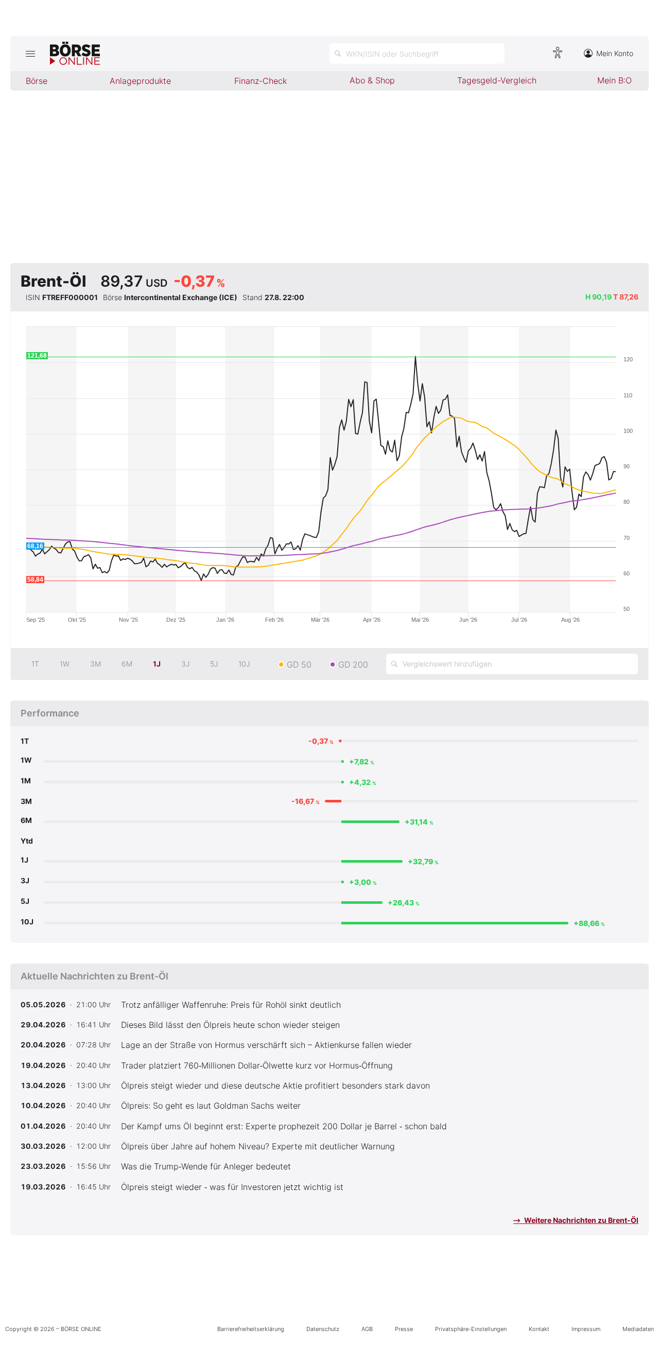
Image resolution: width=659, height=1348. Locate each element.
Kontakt (539, 1329)
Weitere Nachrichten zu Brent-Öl (580, 1220)
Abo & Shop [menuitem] (372, 80)
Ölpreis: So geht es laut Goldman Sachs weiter (211, 1105)
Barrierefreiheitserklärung (250, 1329)
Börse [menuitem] (36, 81)
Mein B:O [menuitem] (614, 80)
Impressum (585, 1329)
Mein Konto (614, 53)
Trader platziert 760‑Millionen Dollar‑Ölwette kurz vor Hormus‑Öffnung (257, 1065)
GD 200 (353, 664)
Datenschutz (322, 1329)
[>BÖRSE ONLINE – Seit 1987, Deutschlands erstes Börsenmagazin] (75, 53)
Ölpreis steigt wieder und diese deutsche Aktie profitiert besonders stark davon (275, 1085)
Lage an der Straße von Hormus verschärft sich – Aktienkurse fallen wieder (266, 1045)
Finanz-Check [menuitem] (260, 81)
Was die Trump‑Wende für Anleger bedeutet (206, 1166)
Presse (404, 1329)
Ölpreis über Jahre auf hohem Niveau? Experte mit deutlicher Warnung (258, 1146)
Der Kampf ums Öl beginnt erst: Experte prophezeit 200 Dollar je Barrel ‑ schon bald (284, 1126)
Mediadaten (638, 1329)
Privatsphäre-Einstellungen (471, 1329)
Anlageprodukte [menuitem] (140, 81)
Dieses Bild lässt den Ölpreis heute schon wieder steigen (230, 1025)
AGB (367, 1329)
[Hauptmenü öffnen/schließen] (30, 53)
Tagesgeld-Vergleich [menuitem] (496, 80)
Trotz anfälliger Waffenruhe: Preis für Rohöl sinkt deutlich (231, 1005)
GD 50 (299, 664)
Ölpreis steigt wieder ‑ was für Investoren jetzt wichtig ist (232, 1187)
